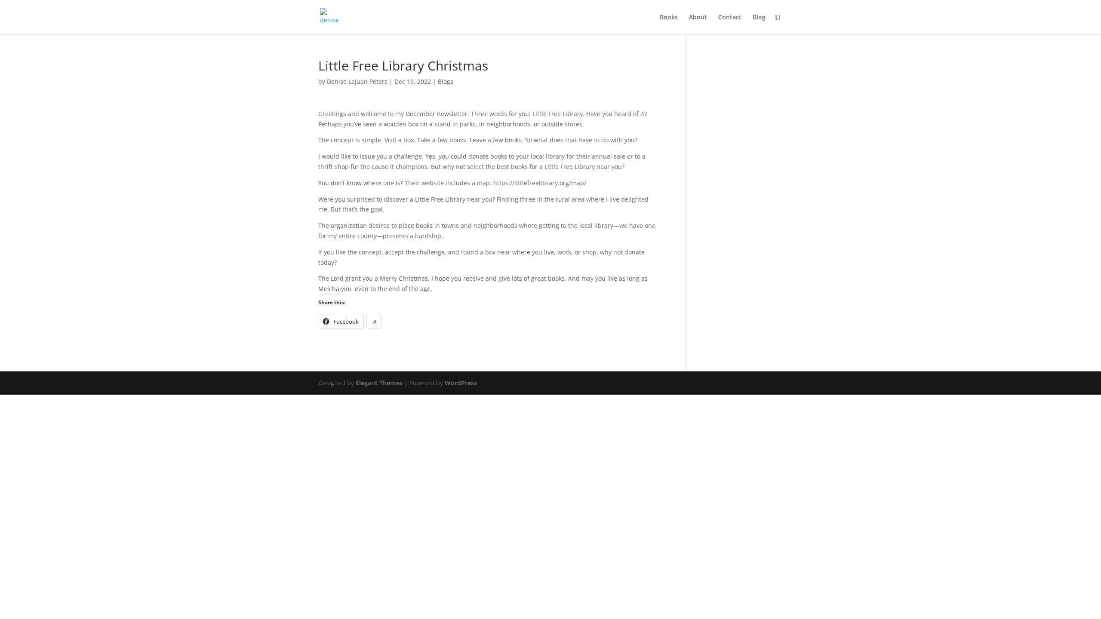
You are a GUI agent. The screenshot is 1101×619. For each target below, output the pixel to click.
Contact (729, 17)
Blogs (445, 81)
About (698, 17)
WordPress (461, 383)
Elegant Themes (379, 383)
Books (669, 17)
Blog (759, 17)
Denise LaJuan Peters (357, 81)
